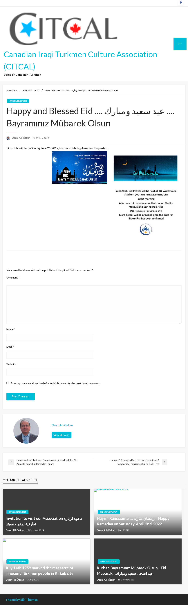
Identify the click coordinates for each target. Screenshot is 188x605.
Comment (13, 277)
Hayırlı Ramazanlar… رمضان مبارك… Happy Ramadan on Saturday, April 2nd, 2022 (133, 521)
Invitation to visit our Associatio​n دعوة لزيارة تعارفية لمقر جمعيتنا (44, 521)
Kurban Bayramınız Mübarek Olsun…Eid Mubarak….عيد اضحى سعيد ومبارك (131, 570)
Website (11, 364)
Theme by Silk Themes (22, 600)
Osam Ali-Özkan (21, 137)
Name (10, 329)
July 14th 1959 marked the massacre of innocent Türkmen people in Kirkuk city (39, 570)
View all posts (61, 435)
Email (10, 346)
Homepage (11, 90)
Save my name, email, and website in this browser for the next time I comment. (55, 383)
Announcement (31, 90)
